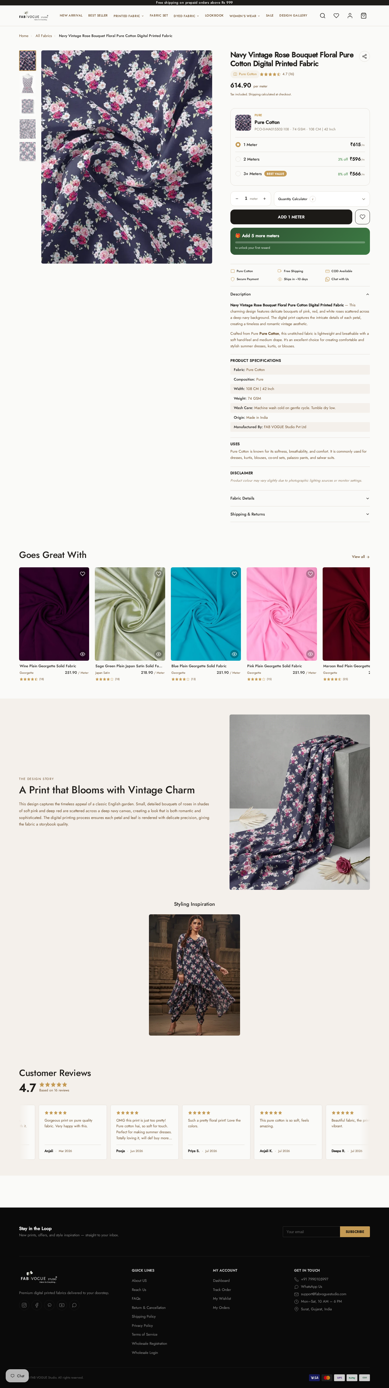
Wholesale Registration (149, 1343)
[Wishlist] (336, 15)
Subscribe (355, 1231)
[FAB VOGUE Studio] (33, 16)
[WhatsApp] (74, 1305)
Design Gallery (293, 15)
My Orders (221, 1307)
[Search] (322, 15)
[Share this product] (364, 56)
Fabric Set (159, 15)
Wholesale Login (145, 1352)
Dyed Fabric (184, 16)
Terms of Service (144, 1334)
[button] (313, 199)
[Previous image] (50, 157)
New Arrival (71, 15)
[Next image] (203, 157)
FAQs (136, 1298)
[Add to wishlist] (362, 217)
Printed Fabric (127, 16)
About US (139, 1280)
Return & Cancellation (149, 1307)
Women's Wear (243, 16)
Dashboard (221, 1280)
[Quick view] (82, 654)
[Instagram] (24, 1305)
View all (358, 556)
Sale (270, 15)
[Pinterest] (49, 1305)
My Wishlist (222, 1298)
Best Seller (98, 15)
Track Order (222, 1289)
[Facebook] (37, 1305)
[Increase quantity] (264, 198)
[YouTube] (62, 1305)
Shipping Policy (144, 1316)
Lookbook (214, 15)
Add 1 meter (291, 217)
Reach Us (139, 1289)
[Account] (350, 15)
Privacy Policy (142, 1325)
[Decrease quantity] (236, 198)
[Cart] (363, 15)
